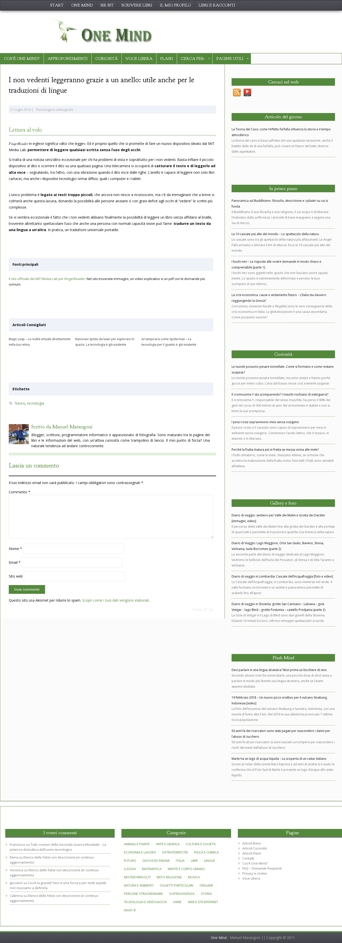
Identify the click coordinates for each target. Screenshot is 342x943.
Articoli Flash (251, 853)
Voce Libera (138, 58)
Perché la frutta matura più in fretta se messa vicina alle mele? (275, 449)
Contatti (248, 858)
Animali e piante (137, 844)
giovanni (16, 883)
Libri (194, 860)
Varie (177, 902)
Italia (180, 860)
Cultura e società (201, 844)
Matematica (151, 869)
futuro (20, 403)
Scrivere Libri (136, 5)
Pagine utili (232, 58)
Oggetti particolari (176, 885)
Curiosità (106, 58)
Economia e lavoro (140, 852)
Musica (194, 877)
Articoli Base (251, 843)
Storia (206, 893)
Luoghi (130, 869)
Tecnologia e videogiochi (54, 109)
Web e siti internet (203, 902)
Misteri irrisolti (137, 877)
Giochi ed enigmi (155, 860)
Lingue (209, 860)
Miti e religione (169, 877)
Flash (166, 58)
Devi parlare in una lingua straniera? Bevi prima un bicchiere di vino (279, 670)
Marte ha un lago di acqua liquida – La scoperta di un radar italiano (279, 759)
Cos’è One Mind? (22, 58)
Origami (206, 885)
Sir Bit (107, 5)
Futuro (130, 860)
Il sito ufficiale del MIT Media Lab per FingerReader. (47, 278)
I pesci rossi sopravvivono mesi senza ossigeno (265, 422)
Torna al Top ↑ (204, 609)
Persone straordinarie (143, 893)
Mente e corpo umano (186, 869)
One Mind (82, 5)
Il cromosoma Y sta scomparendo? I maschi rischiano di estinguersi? (280, 394)
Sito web (16, 576)
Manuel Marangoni (72, 427)
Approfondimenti (68, 58)
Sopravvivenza (182, 893)
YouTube (247, 93)
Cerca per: (195, 58)
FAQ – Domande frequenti (262, 868)
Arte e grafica (168, 844)
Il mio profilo (175, 5)
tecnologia (35, 403)
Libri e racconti (217, 5)
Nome (15, 548)
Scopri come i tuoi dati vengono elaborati (115, 600)
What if (130, 910)
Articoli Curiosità (254, 848)
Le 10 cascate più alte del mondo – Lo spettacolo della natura (275, 234)
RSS (237, 93)
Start (57, 5)
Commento (19, 492)
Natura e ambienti (138, 885)
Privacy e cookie (254, 873)
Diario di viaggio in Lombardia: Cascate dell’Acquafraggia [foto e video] (282, 576)
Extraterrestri (175, 852)
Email (15, 562)
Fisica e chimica (206, 852)
